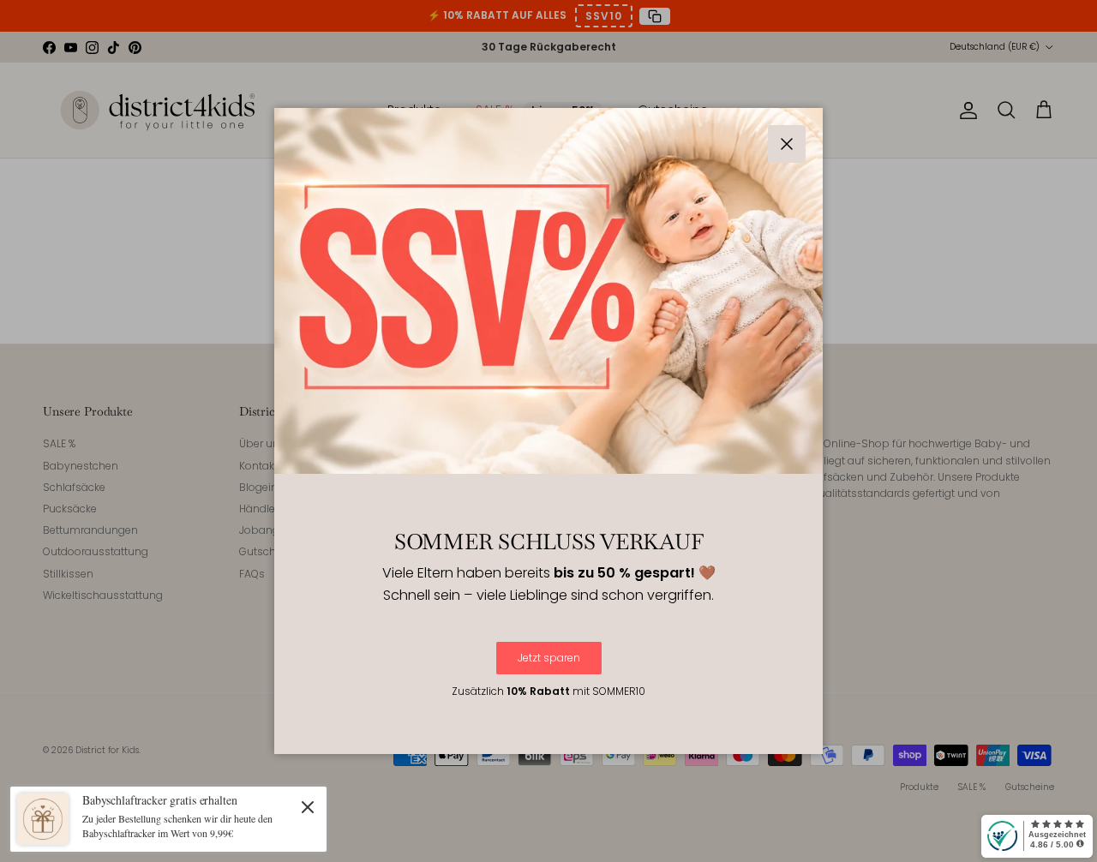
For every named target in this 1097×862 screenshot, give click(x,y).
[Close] (307, 806)
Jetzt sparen (549, 657)
